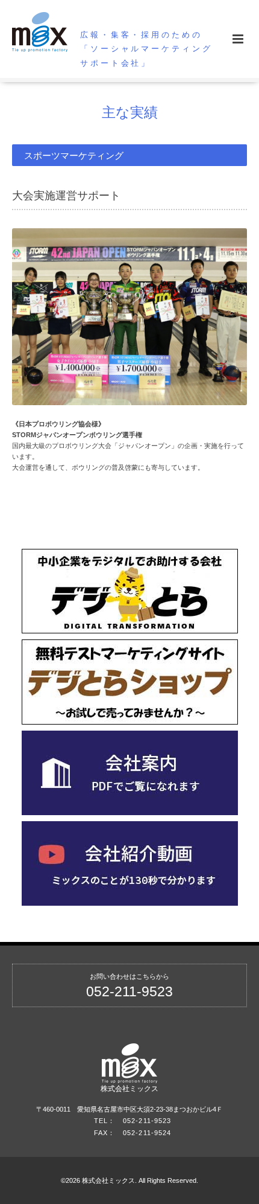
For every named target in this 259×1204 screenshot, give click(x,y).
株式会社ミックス (129, 1088)
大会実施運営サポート (66, 196)
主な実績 (130, 112)
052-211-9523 (129, 991)
